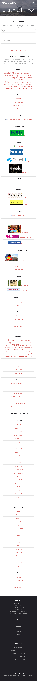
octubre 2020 (18, 425)
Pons (25, 135)
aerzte (5, 73)
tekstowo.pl (18, 183)
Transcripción (19, 563)
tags (32, 86)
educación (26, 75)
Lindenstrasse (25, 244)
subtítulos (23, 86)
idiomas (13, 80)
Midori (23, 82)
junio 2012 (18, 500)
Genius (25, 204)
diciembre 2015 (18, 469)
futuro (26, 77)
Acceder (18, 98)
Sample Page (18, 373)
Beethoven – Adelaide (18, 400)
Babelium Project (18, 302)
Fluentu (28, 161)
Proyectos (18, 626)
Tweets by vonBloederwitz (18, 50)
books (12, 75)
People (18, 532)
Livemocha (25, 172)
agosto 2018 (18, 438)
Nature (18, 525)
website (27, 88)
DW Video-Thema (25, 291)
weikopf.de (18, 305)
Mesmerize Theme (18, 677)
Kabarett (20, 80)
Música (6, 84)
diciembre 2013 (18, 497)
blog (9, 75)
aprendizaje (29, 73)
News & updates (18, 528)
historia (30, 78)
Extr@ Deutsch (25, 232)
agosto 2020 (18, 428)
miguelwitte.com (18, 266)
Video (18, 566)
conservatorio (20, 75)
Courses (18, 631)
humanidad (8, 80)
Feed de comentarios (19, 105)
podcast (23, 84)
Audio (18, 511)
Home (18, 623)
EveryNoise (25, 198)
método (30, 82)
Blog (18, 366)
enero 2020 (18, 432)
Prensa (19, 535)
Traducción (18, 559)
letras (30, 80)
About (18, 629)
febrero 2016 (18, 462)
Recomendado (18, 539)
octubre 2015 (18, 476)
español (16, 77)
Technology (18, 549)
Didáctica (18, 518)
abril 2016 (18, 459)
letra (28, 80)
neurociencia (13, 84)
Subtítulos (18, 545)
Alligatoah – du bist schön (18, 407)
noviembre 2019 (18, 435)
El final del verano (18, 393)
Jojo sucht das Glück (25, 237)
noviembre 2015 (18, 473)
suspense (29, 86)
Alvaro (11, 3)
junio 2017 (18, 442)
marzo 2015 (18, 480)
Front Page (18, 369)
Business (18, 514)
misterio (26, 82)
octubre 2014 (18, 487)
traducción (19, 88)
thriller (7, 88)
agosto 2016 (18, 452)
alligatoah (17, 73)
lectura (25, 80)
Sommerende (12, 86)
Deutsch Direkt (25, 285)
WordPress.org (18, 109)
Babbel (21, 146)
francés (22, 78)
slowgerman (23, 215)
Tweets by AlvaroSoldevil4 (18, 383)
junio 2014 (18, 490)
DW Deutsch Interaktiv (25, 119)
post (27, 84)
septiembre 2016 (18, 449)
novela (19, 84)
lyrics (11, 82)
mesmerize (17, 82)
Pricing (18, 634)
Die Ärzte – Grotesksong (18, 403)
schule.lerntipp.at (18, 269)
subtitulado (17, 86)
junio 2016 (18, 456)
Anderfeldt (23, 73)
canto (15, 75)
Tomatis (12, 88)
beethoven (5, 75)
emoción (9, 77)
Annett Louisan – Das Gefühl (18, 396)
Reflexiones (18, 542)
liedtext (7, 82)
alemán (11, 72)
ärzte (31, 88)
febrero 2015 (18, 483)
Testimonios (18, 552)
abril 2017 (18, 445)
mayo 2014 (18, 493)
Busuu (25, 155)
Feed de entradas (18, 102)
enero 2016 (18, 466)
